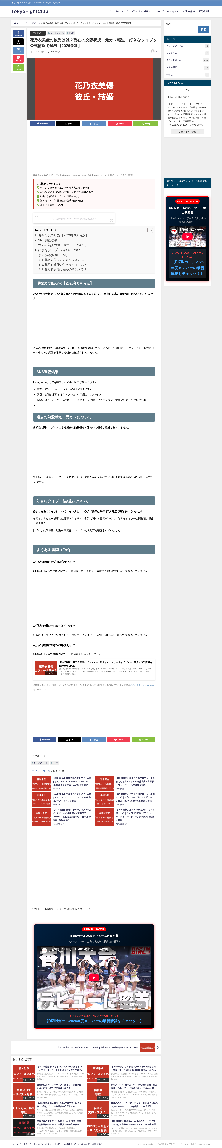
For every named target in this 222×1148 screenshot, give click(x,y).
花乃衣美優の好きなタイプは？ (66, 264)
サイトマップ (121, 11)
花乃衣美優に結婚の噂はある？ (66, 269)
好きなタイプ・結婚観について (61, 250)
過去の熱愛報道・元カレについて (62, 245)
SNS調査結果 (47, 240)
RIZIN (71, 33)
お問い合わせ (188, 11)
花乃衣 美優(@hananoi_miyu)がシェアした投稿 (74, 218)
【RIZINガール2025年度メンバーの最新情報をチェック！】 (94, 1020)
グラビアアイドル (187, 46)
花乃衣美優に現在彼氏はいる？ (66, 259)
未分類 (187, 74)
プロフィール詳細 (187, 132)
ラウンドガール (38, 33)
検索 (168, 23)
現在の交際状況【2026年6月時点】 (63, 235)
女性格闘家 (187, 67)
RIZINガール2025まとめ (167, 11)
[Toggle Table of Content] (148, 230)
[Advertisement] (94, 151)
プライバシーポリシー (141, 11)
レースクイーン (57, 33)
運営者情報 (204, 11)
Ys (157, 51)
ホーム (108, 11)
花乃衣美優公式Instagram (142, 685)
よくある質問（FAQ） (54, 255)
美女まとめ (187, 53)
